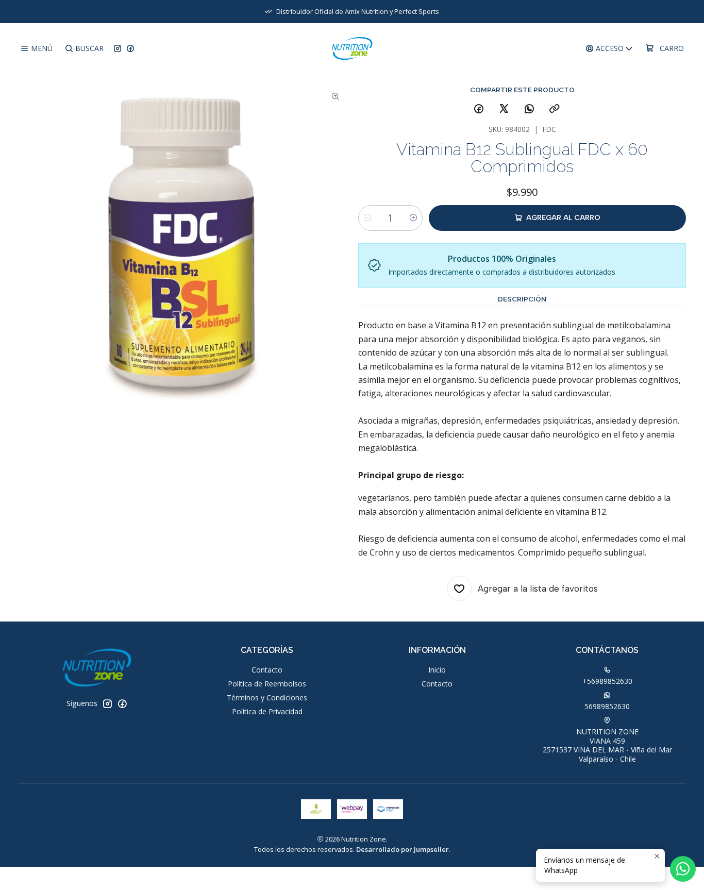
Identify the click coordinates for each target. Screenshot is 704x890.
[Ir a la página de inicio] (352, 48)
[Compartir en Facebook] (479, 109)
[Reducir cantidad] (367, 218)
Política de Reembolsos (267, 684)
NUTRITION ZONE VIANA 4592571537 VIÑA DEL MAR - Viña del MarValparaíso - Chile (607, 745)
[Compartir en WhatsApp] (529, 109)
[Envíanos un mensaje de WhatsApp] (683, 869)
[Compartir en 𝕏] (504, 109)
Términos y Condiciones (267, 697)
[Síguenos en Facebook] (130, 48)
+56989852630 (607, 681)
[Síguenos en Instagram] (117, 48)
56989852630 (607, 706)
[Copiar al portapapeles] (554, 109)
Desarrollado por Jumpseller (402, 849)
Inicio (437, 670)
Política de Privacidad (267, 711)
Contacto (267, 670)
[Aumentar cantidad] (413, 218)
